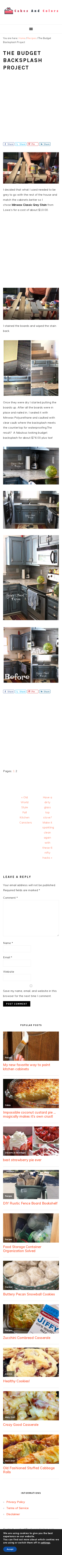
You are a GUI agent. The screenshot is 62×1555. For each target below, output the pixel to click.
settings (45, 1542)
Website (8, 971)
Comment (10, 897)
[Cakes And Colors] (31, 16)
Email (7, 957)
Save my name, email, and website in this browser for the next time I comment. (30, 993)
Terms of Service (17, 1508)
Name (8, 943)
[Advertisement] (31, 109)
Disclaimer (13, 1514)
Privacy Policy (15, 1502)
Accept (10, 1549)
